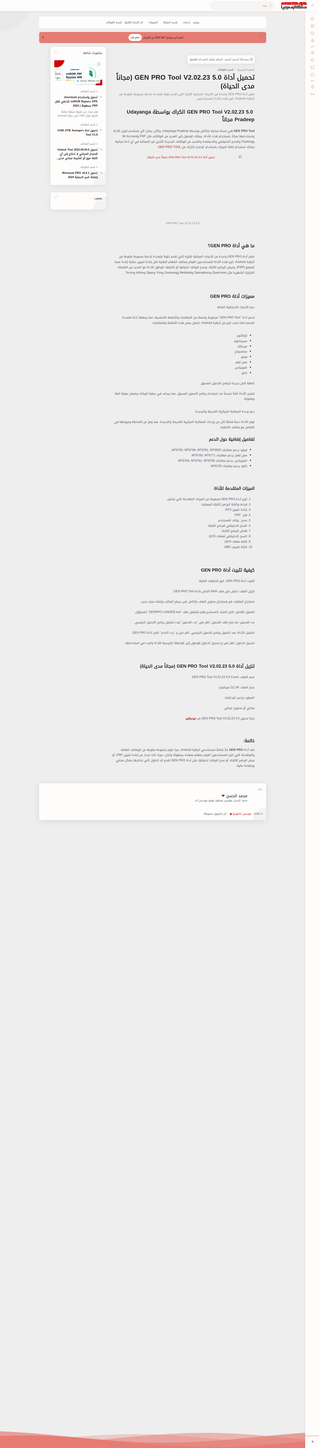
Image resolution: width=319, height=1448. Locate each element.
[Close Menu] (43, 37)
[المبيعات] (153, 22)
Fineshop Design (193, 814)
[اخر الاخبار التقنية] (133, 22)
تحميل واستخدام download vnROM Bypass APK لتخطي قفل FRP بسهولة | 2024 (76, 101)
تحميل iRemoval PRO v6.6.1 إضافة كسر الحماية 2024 (80, 175)
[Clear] (214, 5)
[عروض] (196, 22)
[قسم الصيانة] (170, 22)
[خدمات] (186, 22)
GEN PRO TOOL (169, 147)
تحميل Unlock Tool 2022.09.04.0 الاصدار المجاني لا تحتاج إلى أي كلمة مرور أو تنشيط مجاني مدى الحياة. (77, 154)
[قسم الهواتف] (114, 22)
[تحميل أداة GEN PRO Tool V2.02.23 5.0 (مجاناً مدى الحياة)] (183, 188)
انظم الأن (135, 37)
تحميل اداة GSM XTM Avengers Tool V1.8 (77, 132)
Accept (286, 1433)
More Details (251, 1433)
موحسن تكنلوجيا (242, 814)
